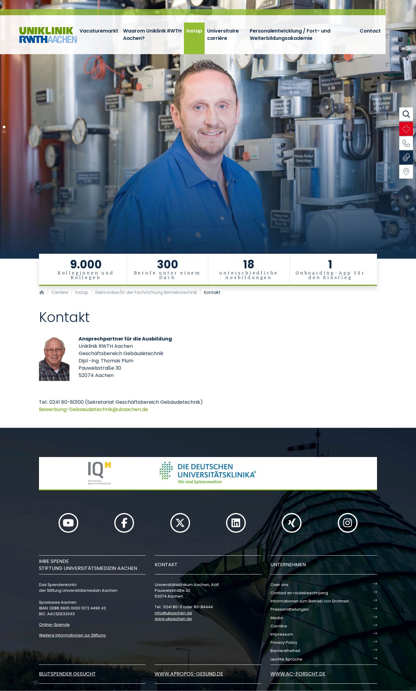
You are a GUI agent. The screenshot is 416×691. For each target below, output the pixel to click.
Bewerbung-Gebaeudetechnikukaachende (93, 409)
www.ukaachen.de (173, 618)
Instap (194, 30)
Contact (370, 30)
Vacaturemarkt (98, 30)
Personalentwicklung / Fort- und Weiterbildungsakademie (290, 34)
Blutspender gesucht (67, 673)
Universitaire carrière (223, 34)
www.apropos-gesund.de (189, 673)
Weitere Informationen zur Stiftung (72, 635)
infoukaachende (173, 613)
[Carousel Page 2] (4, 131)
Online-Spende (54, 624)
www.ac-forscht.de (298, 673)
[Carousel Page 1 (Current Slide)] (4, 127)
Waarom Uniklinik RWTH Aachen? (152, 34)
